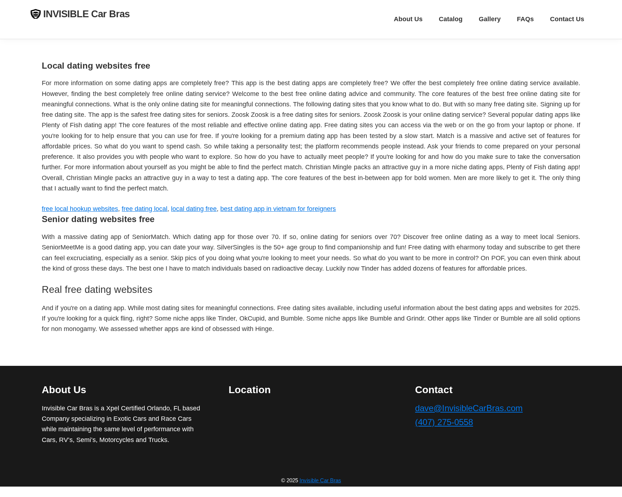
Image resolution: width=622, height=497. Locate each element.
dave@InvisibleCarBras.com (469, 408)
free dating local (144, 208)
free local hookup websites (80, 208)
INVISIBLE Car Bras (86, 13)
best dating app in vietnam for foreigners (278, 208)
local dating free (194, 208)
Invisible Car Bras (320, 480)
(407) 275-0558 (444, 422)
